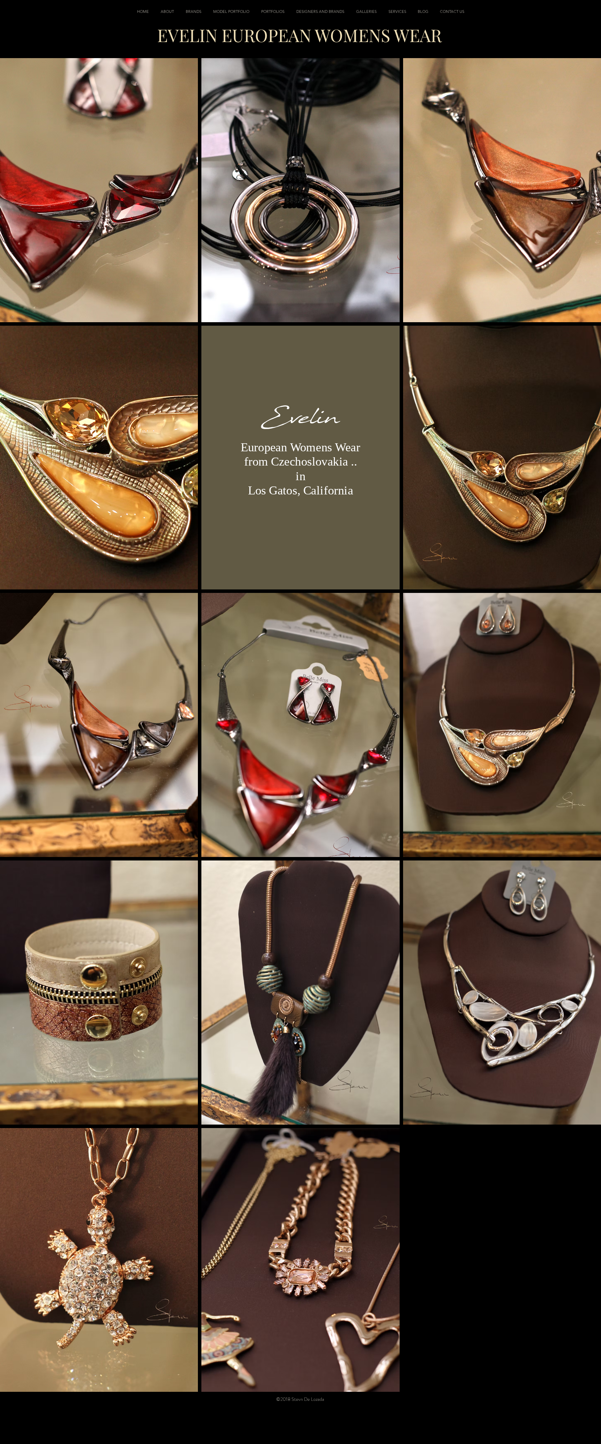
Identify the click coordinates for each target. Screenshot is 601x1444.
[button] (272, 11)
